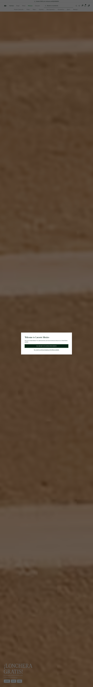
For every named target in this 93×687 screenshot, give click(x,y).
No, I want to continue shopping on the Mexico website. (46, 349)
